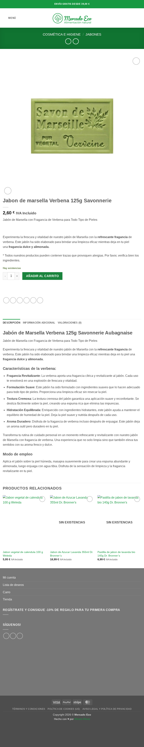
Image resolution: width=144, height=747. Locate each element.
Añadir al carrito (42, 276)
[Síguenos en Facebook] (6, 636)
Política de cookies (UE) (64, 709)
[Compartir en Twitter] (20, 300)
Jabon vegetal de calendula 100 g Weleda (23, 554)
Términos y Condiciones (28, 709)
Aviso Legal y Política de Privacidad (107, 709)
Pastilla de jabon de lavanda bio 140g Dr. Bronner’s (116, 554)
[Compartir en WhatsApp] (6, 300)
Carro (6, 592)
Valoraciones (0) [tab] (69, 322)
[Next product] (68, 41)
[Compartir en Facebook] (13, 300)
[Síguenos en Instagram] (13, 636)
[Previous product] (76, 41)
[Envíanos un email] (20, 636)
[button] (9, 18)
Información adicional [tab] (39, 322)
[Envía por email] (26, 300)
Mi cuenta (9, 577)
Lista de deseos (13, 584)
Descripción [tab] (11, 322)
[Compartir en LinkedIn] (40, 300)
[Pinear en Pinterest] (33, 300)
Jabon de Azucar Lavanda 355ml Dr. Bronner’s (71, 554)
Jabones (93, 34)
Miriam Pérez (82, 718)
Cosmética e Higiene (62, 34)
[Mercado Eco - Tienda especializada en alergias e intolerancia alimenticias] (72, 18)
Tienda (7, 599)
